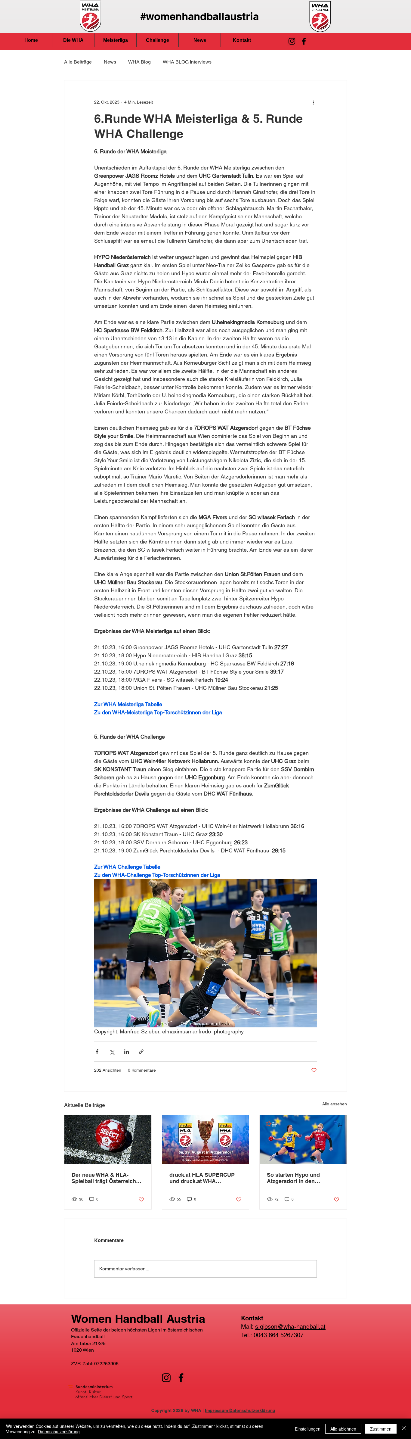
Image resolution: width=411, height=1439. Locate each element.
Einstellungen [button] (307, 1429)
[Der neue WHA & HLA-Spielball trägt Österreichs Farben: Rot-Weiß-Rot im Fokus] (107, 1139)
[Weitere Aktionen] (313, 102)
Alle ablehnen (343, 1429)
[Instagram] (291, 41)
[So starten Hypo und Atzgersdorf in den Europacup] (303, 1139)
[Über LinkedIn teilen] (126, 1051)
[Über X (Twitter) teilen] (112, 1051)
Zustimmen (380, 1429)
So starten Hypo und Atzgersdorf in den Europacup (293, 1178)
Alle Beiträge (78, 62)
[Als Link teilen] (141, 1051)
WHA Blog (139, 62)
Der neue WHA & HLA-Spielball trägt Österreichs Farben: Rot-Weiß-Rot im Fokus (105, 1178)
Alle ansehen (334, 1103)
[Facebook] (303, 41)
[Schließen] (403, 1428)
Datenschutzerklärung (59, 1431)
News (110, 62)
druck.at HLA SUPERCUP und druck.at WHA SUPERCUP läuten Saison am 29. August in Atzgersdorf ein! (202, 1178)
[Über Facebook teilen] (97, 1051)
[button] (73, 40)
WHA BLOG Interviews (187, 62)
